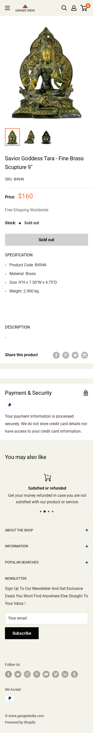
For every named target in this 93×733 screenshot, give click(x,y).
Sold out (46, 239)
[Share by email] (84, 355)
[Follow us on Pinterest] (36, 674)
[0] (84, 8)
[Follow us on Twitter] (17, 674)
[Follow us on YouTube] (46, 674)
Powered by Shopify (20, 722)
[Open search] (64, 8)
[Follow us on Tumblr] (74, 674)
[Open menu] (7, 8)
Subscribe (21, 633)
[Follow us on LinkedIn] (65, 674)
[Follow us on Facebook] (8, 674)
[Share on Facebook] (56, 355)
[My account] (73, 8)
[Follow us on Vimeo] (55, 674)
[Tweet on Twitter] (75, 355)
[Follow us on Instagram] (27, 674)
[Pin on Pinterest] (65, 355)
